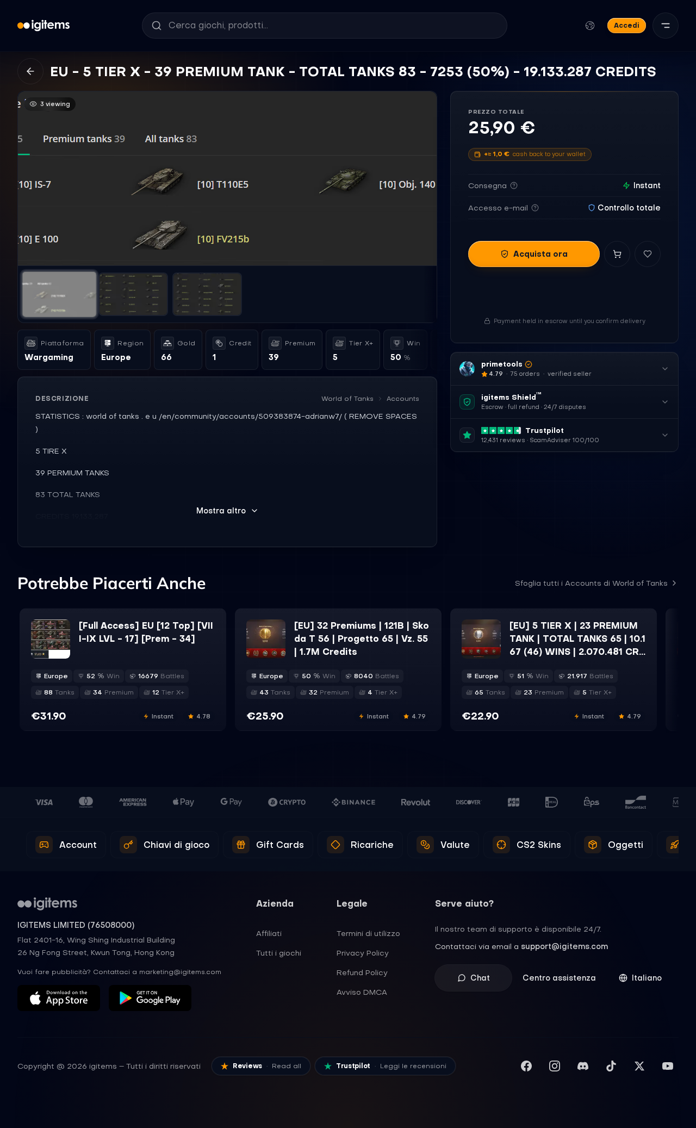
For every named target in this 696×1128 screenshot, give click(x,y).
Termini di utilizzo (368, 933)
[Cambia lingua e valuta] (590, 25)
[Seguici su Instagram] (555, 1066)
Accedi (626, 25)
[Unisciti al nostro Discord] (583, 1066)
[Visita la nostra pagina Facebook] (526, 1066)
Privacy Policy (363, 953)
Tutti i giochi (278, 953)
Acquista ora (540, 254)
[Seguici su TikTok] (611, 1066)
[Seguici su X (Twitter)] (639, 1066)
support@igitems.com (564, 946)
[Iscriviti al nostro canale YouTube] (668, 1066)
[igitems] (43, 26)
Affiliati (269, 933)
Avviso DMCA (362, 992)
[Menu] (665, 26)
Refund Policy (362, 972)
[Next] (423, 178)
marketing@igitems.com (180, 972)
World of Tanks (347, 398)
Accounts (403, 398)
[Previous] (31, 178)
